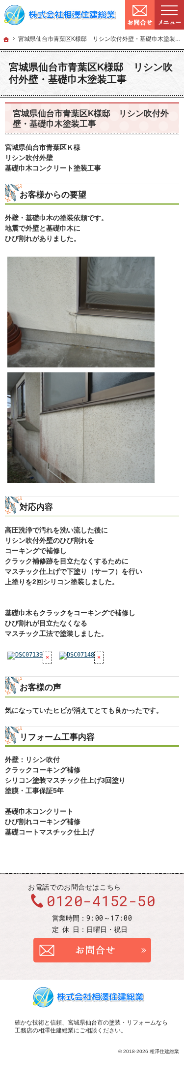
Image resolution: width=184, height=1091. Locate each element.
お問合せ (92, 950)
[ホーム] (6, 39)
